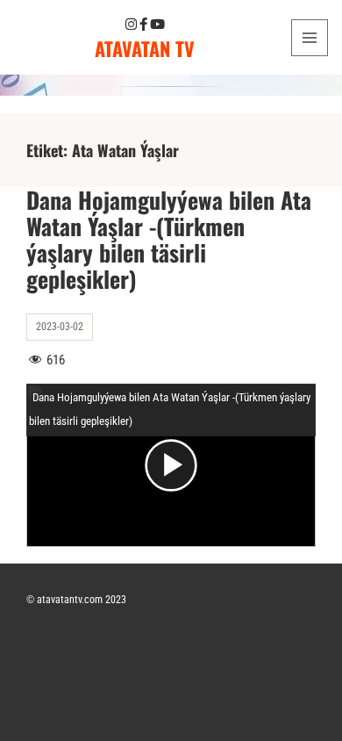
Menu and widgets (310, 55)
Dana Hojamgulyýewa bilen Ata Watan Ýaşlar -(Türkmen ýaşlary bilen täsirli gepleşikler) (168, 239)
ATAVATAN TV (145, 48)
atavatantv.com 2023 (81, 600)
